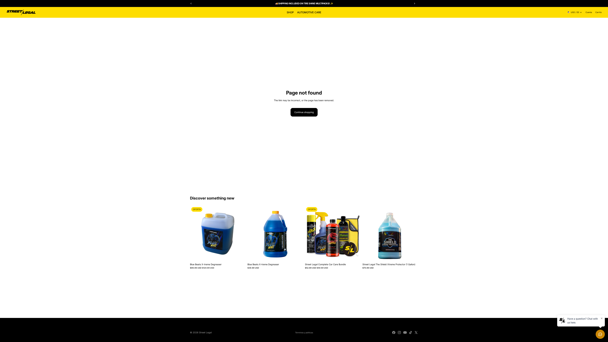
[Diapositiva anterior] (191, 3)
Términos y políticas (304, 332)
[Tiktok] (410, 332)
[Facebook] (394, 332)
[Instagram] (399, 332)
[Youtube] (405, 332)
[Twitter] (416, 332)
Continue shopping (304, 112)
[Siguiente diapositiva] (414, 3)
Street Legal (205, 332)
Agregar (243, 256)
